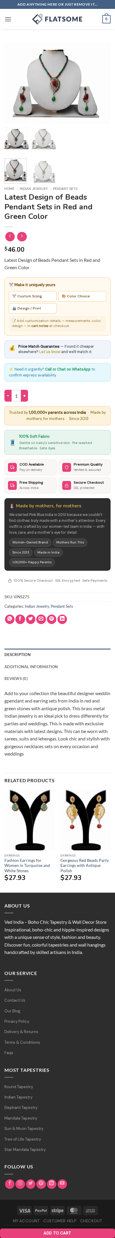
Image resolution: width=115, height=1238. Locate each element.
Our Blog (12, 1011)
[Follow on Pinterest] (41, 1184)
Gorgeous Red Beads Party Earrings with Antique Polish (84, 865)
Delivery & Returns (21, 1031)
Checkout (91, 1220)
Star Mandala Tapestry (25, 1149)
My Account (26, 1220)
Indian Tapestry (18, 1097)
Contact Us (14, 1000)
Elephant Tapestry (20, 1107)
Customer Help (59, 1220)
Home (9, 188)
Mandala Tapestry (20, 1118)
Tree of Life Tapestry (22, 1139)
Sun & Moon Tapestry (23, 1128)
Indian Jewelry (34, 188)
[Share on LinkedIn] (62, 619)
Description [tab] (17, 654)
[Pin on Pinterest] (52, 619)
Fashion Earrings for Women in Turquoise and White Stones (27, 865)
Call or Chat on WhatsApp (68, 369)
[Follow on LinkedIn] (52, 1184)
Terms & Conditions (22, 1042)
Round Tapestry (18, 1086)
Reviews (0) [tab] (16, 678)
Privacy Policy (16, 1021)
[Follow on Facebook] (10, 1184)
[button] (8, 19)
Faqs (8, 1052)
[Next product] (10, 237)
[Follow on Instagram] (20, 1184)
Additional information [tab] (31, 666)
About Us (12, 989)
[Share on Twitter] (31, 619)
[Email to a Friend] (41, 619)
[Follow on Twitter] (31, 1184)
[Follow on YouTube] (62, 1184)
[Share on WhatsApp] (10, 619)
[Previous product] (22, 237)
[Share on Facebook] (20, 619)
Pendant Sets (65, 188)
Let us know (49, 351)
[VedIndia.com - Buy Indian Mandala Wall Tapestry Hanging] (57, 19)
